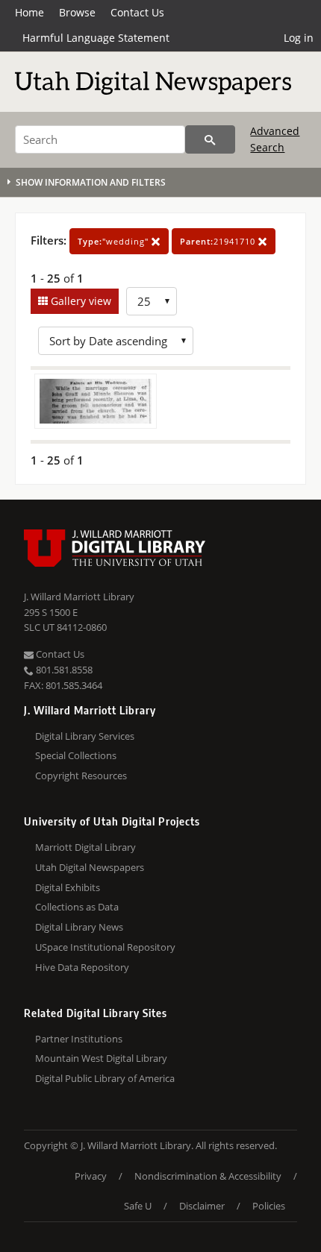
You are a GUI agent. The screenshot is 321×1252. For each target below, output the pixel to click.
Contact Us (137, 12)
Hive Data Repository (82, 967)
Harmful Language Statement (95, 38)
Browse (77, 12)
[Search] (210, 139)
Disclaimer (202, 1205)
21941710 (219, 241)
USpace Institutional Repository (105, 947)
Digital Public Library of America (105, 1078)
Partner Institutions (78, 1038)
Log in (299, 38)
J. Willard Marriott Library (79, 596)
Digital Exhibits (67, 887)
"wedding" (115, 241)
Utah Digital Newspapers (89, 867)
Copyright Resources (81, 775)
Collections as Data (77, 906)
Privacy (91, 1176)
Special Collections (75, 755)
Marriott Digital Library (85, 847)
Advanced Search (274, 139)
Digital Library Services (84, 736)
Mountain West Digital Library (101, 1058)
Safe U (138, 1205)
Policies (268, 1205)
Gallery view (79, 301)
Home (29, 12)
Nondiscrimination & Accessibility (207, 1176)
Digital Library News (79, 927)
